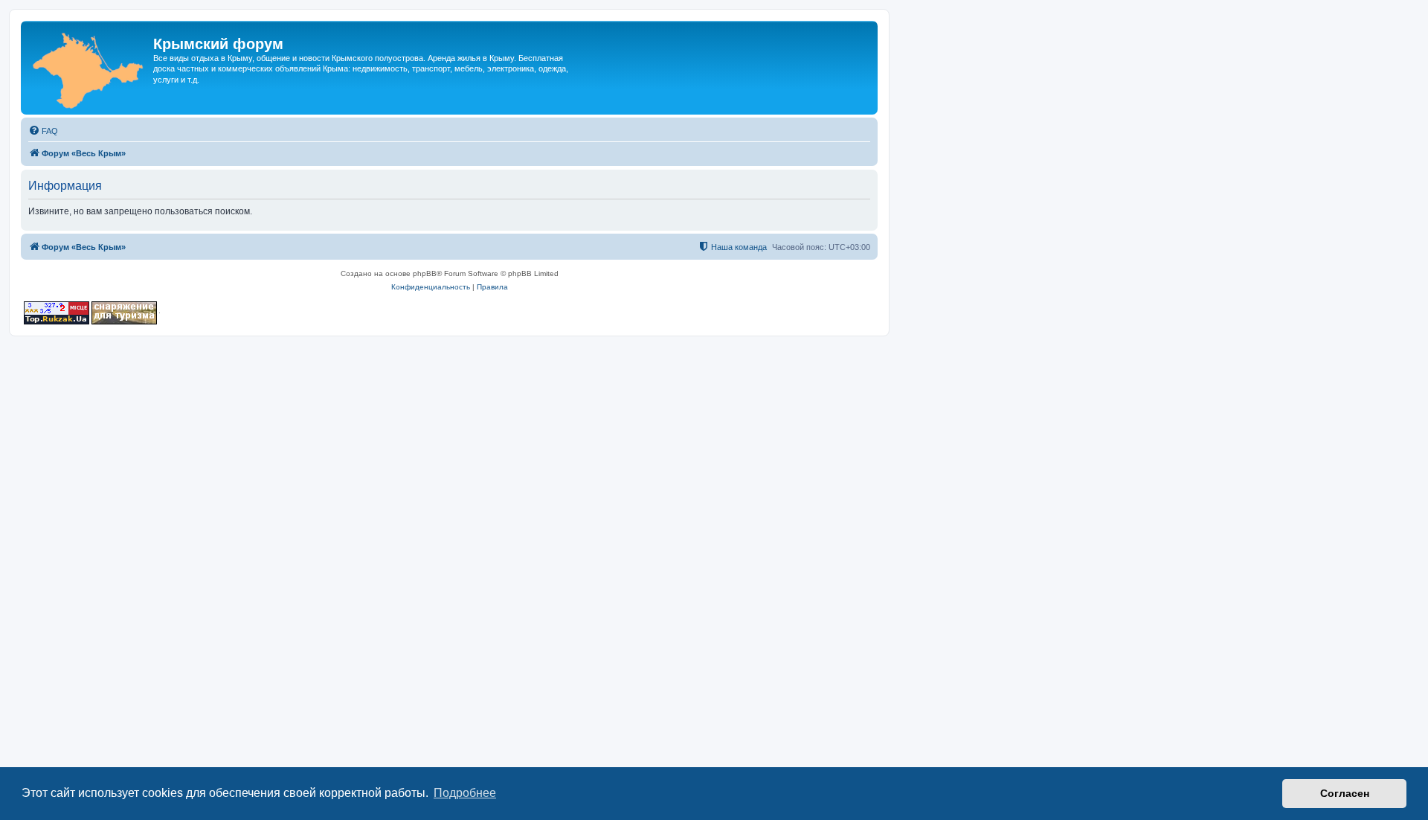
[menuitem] (43, 131)
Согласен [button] (1344, 793)
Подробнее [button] (465, 793)
